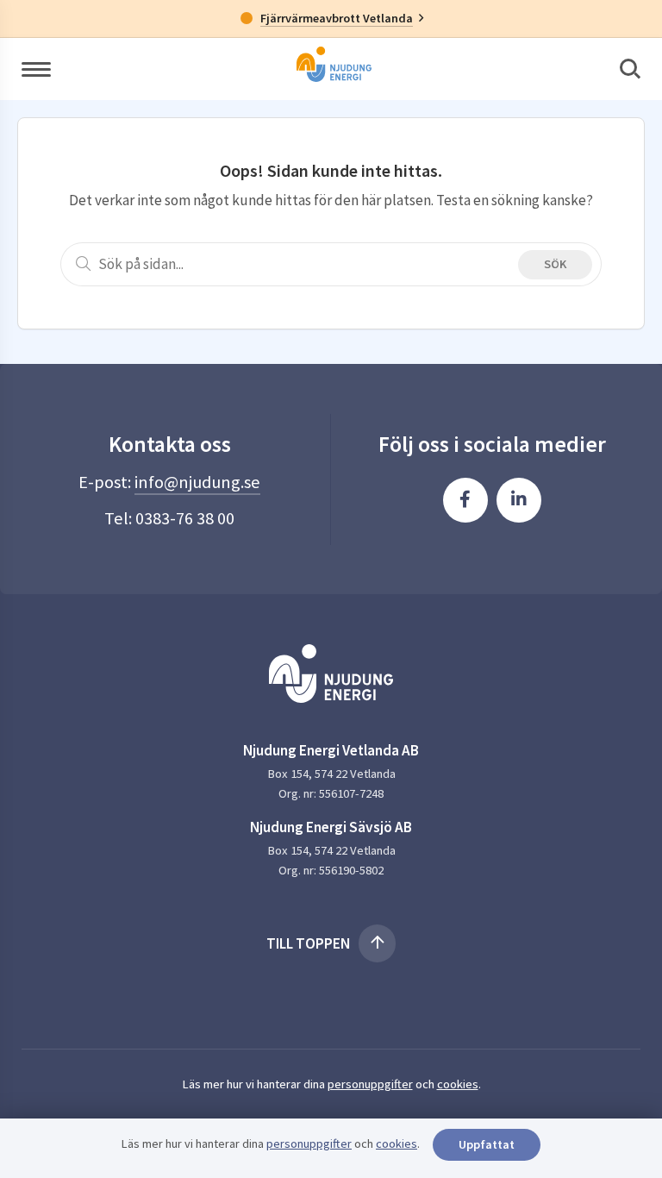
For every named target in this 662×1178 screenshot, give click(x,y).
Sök (555, 264)
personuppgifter (370, 1084)
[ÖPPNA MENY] (36, 68)
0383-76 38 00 (184, 518)
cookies (457, 1084)
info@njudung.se (197, 482)
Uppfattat (487, 1144)
